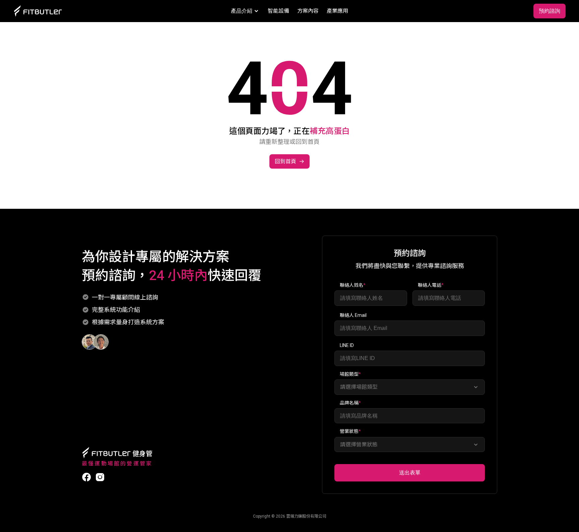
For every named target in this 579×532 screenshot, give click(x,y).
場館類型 (350, 374)
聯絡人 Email (353, 315)
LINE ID (347, 345)
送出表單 (410, 472)
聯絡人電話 (431, 285)
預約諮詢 (549, 11)
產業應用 (337, 11)
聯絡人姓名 (353, 285)
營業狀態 (350, 431)
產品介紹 (241, 11)
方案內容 (308, 11)
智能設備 (278, 11)
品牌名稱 (350, 403)
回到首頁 (285, 161)
